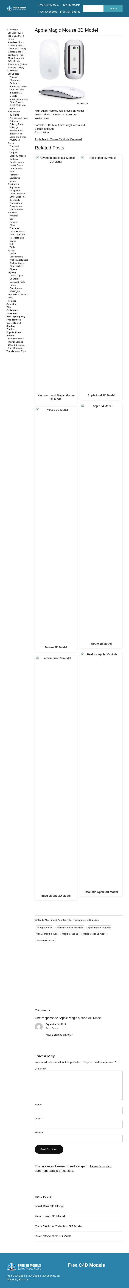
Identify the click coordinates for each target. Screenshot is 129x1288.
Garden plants (17, 162)
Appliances (15, 187)
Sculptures (15, 178)
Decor (11, 143)
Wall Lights (15, 291)
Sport (12, 108)
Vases (13, 181)
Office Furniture (17, 231)
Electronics (13, 184)
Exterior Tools (16, 130)
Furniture (12, 212)
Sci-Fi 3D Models (18, 105)
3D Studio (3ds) (15, 33)
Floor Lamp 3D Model (50, 1216)
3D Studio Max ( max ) (46, 920)
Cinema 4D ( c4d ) (17, 48)
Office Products (17, 193)
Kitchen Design (17, 263)
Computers (15, 190)
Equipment (15, 228)
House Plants (16, 165)
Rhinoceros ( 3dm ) (17, 64)
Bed (12, 219)
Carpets (13, 152)
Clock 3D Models (18, 155)
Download (11, 313)
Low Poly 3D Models (18, 294)
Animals (13, 77)
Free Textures (13, 319)
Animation (11, 304)
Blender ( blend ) (16, 45)
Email (38, 1118)
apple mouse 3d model (99, 927)
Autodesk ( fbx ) (15, 42)
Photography (16, 203)
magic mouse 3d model (94, 933)
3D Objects (13, 74)
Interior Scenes (15, 342)
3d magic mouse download (70, 927)
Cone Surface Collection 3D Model (58, 1226)
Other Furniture (17, 234)
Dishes (13, 253)
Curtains (14, 159)
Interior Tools (16, 133)
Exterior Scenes (16, 338)
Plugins (10, 329)
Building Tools (16, 124)
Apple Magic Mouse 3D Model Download (58, 139)
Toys (10, 297)
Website (39, 1132)
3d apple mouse (44, 927)
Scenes (10, 335)
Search (113, 8)
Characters (15, 80)
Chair (12, 225)
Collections (12, 310)
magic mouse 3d (70, 933)
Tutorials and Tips (16, 351)
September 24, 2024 (56, 1024)
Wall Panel (15, 140)
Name (38, 1104)
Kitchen (11, 250)
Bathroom (14, 121)
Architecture (14, 111)
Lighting (12, 272)
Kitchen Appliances (19, 260)
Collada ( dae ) (15, 51)
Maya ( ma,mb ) (16, 58)
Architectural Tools (19, 118)
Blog (8, 307)
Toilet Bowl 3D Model (49, 1206)
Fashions (14, 83)
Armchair (14, 215)
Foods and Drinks (18, 86)
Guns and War (17, 89)
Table (12, 247)
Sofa (12, 244)
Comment (40, 1068)
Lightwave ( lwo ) (16, 55)
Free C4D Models (86, 1265)
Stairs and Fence (18, 137)
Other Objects (16, 102)
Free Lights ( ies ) (15, 316)
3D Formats (12, 29)
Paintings (14, 174)
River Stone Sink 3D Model (53, 1236)
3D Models (12, 70)
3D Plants (14, 115)
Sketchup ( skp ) (16, 67)
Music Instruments (19, 99)
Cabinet (13, 222)
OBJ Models (14, 61)
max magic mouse (45, 940)
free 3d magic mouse (46, 933)
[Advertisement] (109, 89)
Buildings (14, 127)
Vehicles (12, 301)
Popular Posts (13, 332)
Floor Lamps (16, 288)
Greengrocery (16, 256)
